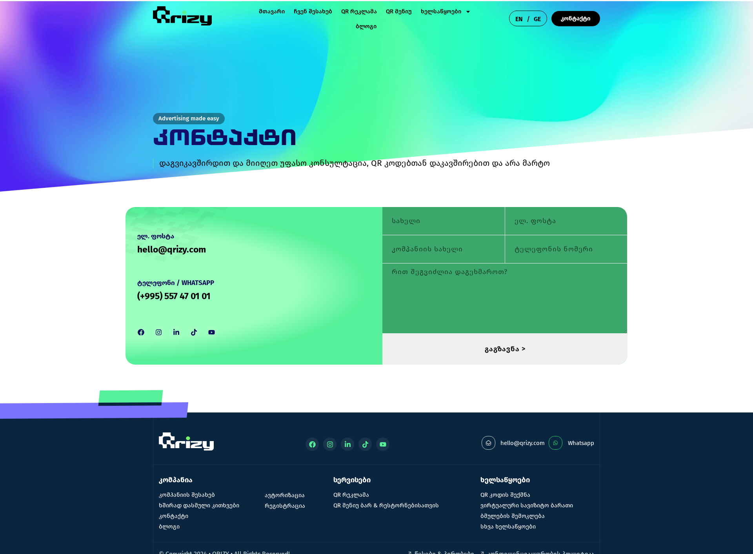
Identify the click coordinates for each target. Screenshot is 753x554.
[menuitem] (519, 19)
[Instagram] (158, 332)
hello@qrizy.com (171, 249)
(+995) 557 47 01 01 (174, 296)
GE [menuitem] (537, 18)
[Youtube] (211, 332)
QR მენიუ (399, 11)
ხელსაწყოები (441, 11)
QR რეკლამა (359, 11)
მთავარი (272, 11)
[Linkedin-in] (176, 332)
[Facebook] (140, 332)
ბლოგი (366, 26)
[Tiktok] (193, 332)
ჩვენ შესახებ (313, 11)
